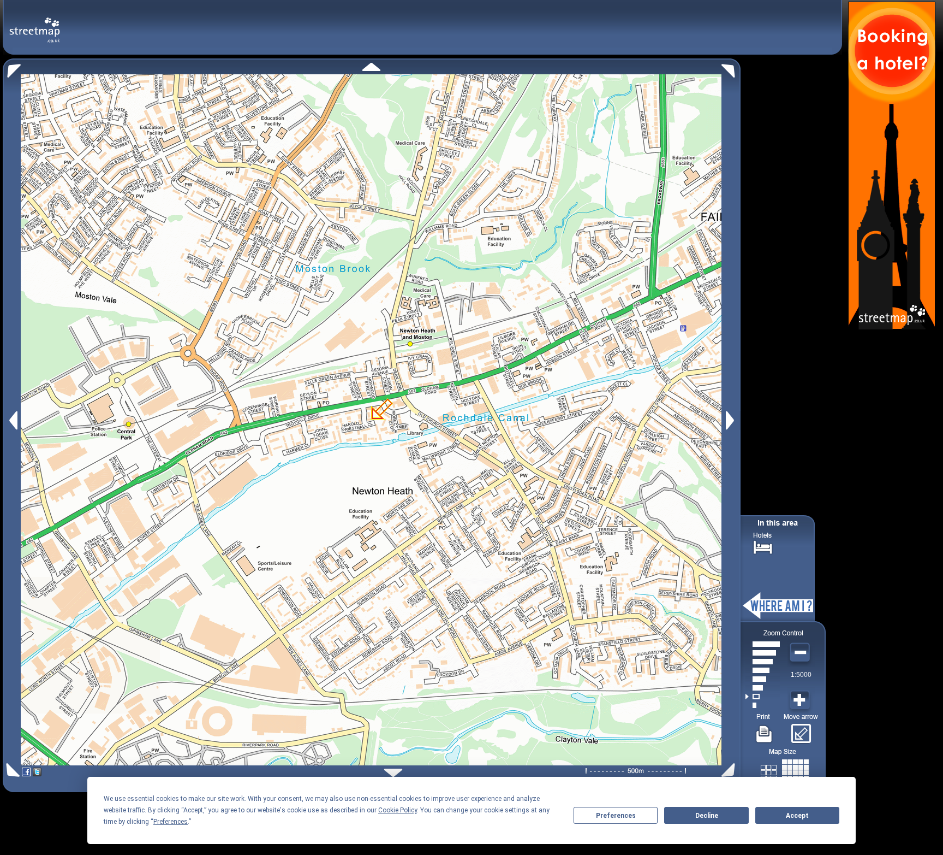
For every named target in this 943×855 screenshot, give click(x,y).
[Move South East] (730, 770)
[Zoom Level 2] (762, 696)
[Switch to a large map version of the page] (785, 770)
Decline (706, 815)
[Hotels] (762, 546)
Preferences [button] (170, 821)
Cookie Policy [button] (397, 810)
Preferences (616, 815)
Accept (797, 815)
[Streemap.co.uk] (34, 23)
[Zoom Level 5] (762, 670)
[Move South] (393, 772)
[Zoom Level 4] (762, 679)
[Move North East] (731, 68)
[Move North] (371, 67)
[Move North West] (12, 68)
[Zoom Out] (801, 653)
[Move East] (732, 420)
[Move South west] (11, 770)
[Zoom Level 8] (762, 644)
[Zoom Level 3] (762, 688)
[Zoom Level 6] (762, 661)
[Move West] (12, 420)
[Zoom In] (801, 700)
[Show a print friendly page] (764, 730)
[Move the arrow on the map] (800, 730)
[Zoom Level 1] (762, 705)
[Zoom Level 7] (762, 653)
